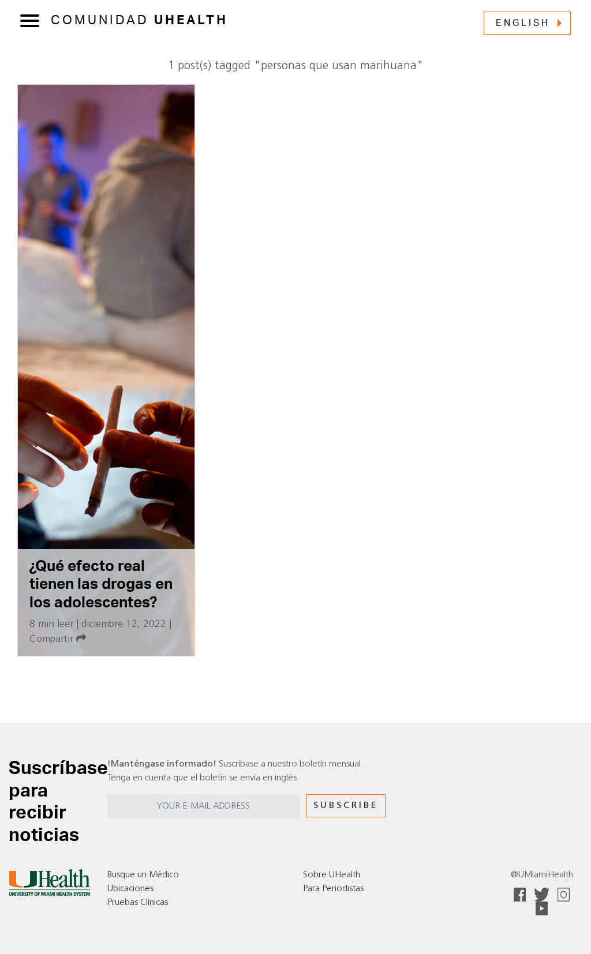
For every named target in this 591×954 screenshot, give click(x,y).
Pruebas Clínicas (137, 902)
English (523, 23)
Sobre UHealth (331, 875)
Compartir (52, 639)
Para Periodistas (333, 888)
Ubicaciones (130, 888)
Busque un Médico (143, 875)
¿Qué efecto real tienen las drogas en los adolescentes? (101, 584)
